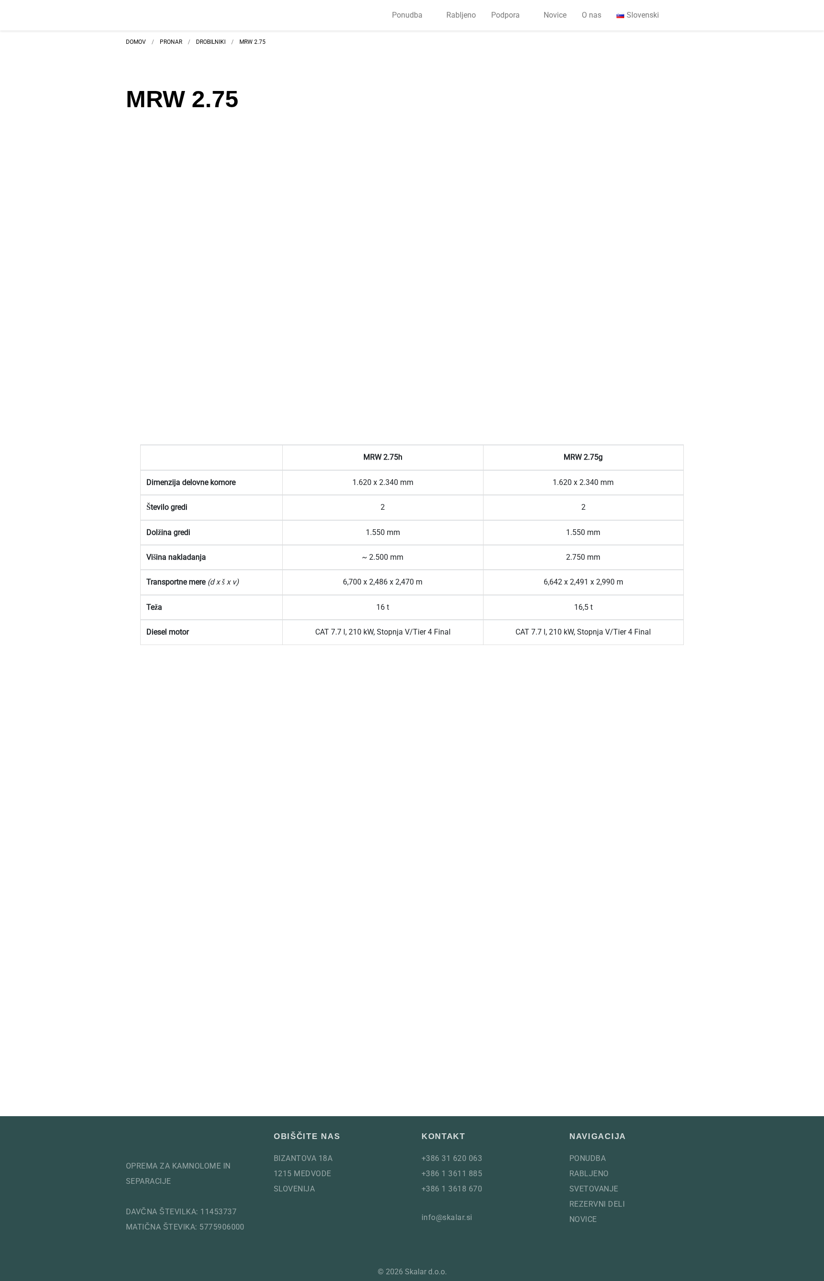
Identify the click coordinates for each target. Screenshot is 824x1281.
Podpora (505, 15)
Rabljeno (461, 15)
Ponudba (407, 15)
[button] (686, 15)
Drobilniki (211, 42)
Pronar (171, 42)
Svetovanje (593, 1188)
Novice (555, 15)
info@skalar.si (447, 1217)
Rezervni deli (597, 1204)
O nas (591, 15)
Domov (136, 42)
